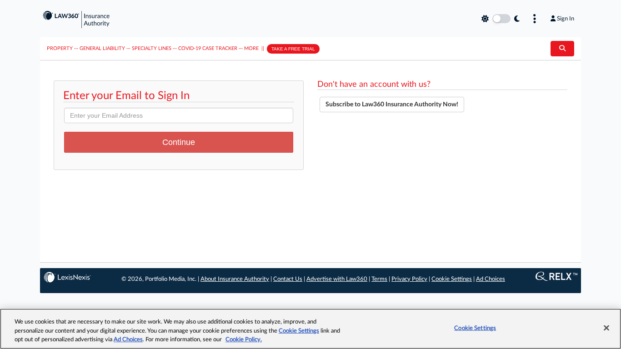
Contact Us (287, 279)
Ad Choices (490, 279)
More (251, 48)
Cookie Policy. (243, 340)
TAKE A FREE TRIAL (293, 48)
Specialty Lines (151, 48)
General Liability (102, 48)
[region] (310, 329)
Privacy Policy (409, 279)
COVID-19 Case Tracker (207, 48)
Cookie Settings (451, 279)
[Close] (606, 328)
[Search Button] (562, 48)
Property (60, 48)
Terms (379, 279)
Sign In (565, 18)
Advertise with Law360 (336, 279)
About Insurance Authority (234, 279)
